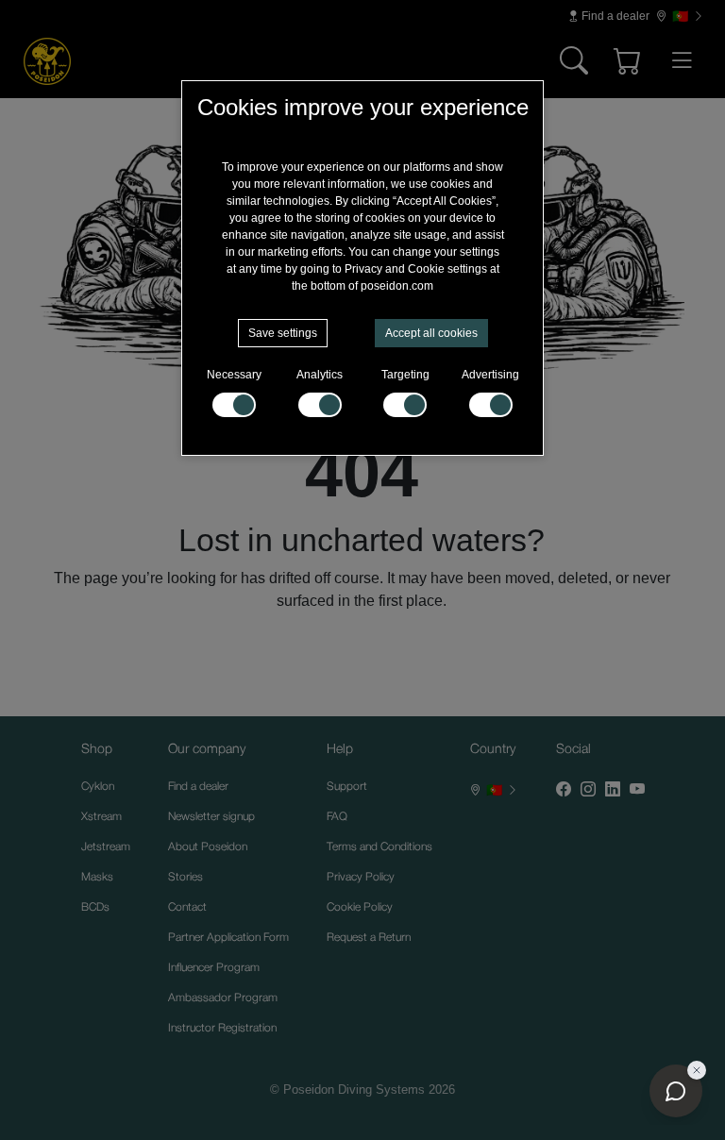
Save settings (282, 333)
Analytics (319, 374)
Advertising (490, 374)
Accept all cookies (431, 333)
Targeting (405, 374)
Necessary (234, 374)
